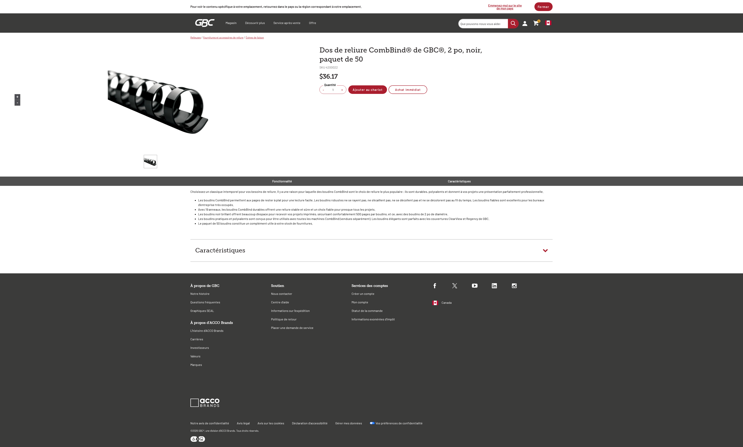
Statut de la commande (367, 310)
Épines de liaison (255, 37)
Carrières (196, 339)
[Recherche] (513, 23)
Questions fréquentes (205, 302)
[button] (371, 250)
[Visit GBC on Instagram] (522, 286)
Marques (196, 364)
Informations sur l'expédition (290, 310)
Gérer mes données (348, 423)
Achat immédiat (408, 89)
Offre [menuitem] (312, 23)
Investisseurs (199, 347)
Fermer (543, 7)
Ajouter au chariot (368, 89)
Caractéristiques (459, 181)
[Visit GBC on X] (462, 286)
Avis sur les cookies (271, 423)
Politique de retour (284, 319)
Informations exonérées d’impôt (373, 319)
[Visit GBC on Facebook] (442, 286)
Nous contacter (281, 293)
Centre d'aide (280, 302)
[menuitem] (523, 23)
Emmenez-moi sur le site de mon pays (505, 6)
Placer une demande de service (292, 327)
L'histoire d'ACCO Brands (206, 330)
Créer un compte (363, 293)
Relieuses (195, 37)
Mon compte (360, 302)
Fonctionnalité (282, 181)
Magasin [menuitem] (231, 23)
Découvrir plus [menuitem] (255, 23)
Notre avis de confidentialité (209, 423)
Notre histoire (200, 293)
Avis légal (243, 423)
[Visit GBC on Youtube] (482, 286)
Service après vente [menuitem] (286, 23)
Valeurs (195, 356)
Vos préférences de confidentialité (399, 423)
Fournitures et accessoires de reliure (223, 37)
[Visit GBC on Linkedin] (502, 286)
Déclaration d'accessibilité (310, 423)
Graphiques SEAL (202, 310)
